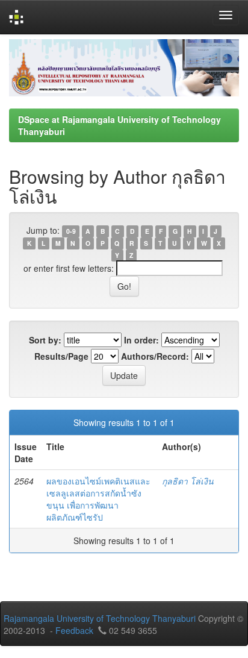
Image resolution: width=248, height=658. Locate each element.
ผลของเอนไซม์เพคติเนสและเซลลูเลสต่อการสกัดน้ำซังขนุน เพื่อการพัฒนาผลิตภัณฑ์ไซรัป (98, 499)
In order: (141, 340)
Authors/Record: (155, 356)
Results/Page (61, 356)
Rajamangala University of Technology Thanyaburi (100, 618)
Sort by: (45, 340)
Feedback (74, 630)
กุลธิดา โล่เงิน (188, 481)
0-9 (71, 231)
